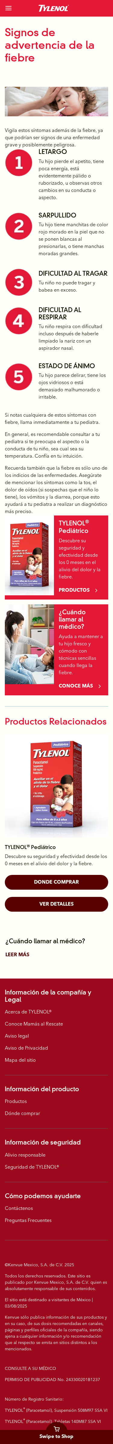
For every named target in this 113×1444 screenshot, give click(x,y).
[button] (56, 882)
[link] (54, 8)
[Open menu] (17, 8)
